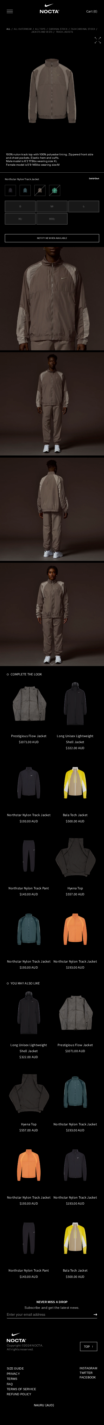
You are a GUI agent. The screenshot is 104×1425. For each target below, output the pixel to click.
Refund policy (19, 1394)
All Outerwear (23, 29)
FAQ (10, 1384)
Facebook (88, 1377)
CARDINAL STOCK (58, 29)
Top (87, 1346)
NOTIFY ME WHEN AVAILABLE (52, 238)
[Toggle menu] (10, 11)
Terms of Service (21, 1389)
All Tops (40, 29)
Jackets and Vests (41, 31)
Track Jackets (64, 31)
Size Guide (15, 1368)
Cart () (91, 11)
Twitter (86, 1372)
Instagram (88, 1368)
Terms (12, 1379)
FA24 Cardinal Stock (83, 29)
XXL (52, 219)
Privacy (13, 1374)
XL (20, 219)
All (8, 29)
